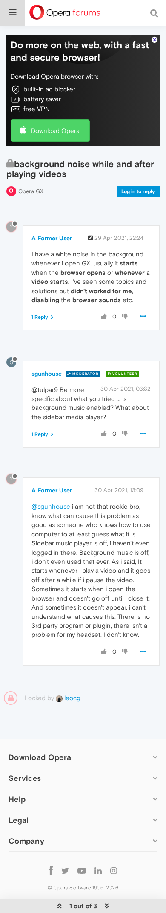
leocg (71, 697)
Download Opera (55, 130)
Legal (19, 820)
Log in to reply (138, 191)
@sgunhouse (50, 506)
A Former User (51, 238)
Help (17, 799)
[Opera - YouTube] (81, 870)
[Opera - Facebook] (51, 870)
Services (25, 778)
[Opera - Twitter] (65, 870)
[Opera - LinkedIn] (98, 870)
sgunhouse (46, 373)
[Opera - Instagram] (113, 870)
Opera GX (30, 191)
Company (26, 840)
